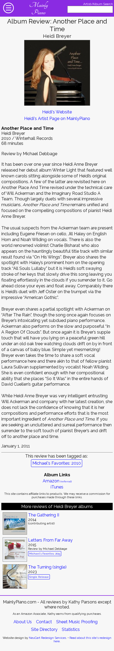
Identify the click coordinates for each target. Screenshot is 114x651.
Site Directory (44, 629)
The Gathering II (43, 515)
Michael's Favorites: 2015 (44, 553)
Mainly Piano (38, 8)
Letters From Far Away (50, 540)
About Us (23, 621)
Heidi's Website (57, 111)
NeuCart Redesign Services (47, 638)
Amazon (57, 480)
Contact (44, 621)
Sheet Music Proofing (77, 621)
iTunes (57, 487)
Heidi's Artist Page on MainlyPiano (57, 118)
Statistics (71, 629)
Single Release (39, 576)
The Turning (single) (47, 567)
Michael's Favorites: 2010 (56, 463)
